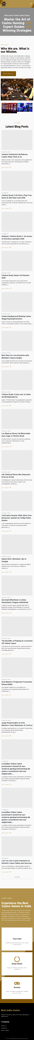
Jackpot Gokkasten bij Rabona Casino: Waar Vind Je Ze (14, 155)
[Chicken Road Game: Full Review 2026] (17, 261)
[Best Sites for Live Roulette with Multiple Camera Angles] (17, 341)
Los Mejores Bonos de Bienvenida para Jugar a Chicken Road (16, 435)
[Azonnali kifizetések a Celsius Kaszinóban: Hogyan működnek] (17, 585)
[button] (3, 108)
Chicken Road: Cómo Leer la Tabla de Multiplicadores (16, 396)
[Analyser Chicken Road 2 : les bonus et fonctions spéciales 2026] (17, 222)
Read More (5, 167)
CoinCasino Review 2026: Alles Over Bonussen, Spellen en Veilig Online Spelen (17, 518)
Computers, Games (6, 151)
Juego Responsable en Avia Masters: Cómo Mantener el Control (17, 724)
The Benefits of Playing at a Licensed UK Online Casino (17, 642)
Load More (17, 877)
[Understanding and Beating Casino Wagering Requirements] (17, 302)
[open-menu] (32, 4)
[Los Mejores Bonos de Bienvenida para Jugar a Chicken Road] (17, 419)
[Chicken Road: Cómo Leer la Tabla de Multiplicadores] (17, 380)
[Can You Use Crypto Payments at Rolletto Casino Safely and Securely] (17, 846)
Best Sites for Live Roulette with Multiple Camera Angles (15, 356)
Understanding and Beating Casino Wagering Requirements (16, 317)
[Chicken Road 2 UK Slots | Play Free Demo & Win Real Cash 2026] (17, 181)
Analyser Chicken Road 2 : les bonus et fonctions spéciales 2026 (17, 237)
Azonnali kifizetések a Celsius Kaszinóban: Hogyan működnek (15, 601)
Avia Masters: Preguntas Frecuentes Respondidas (17, 683)
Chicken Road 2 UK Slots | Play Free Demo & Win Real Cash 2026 (17, 196)
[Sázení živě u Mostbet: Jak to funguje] (17, 545)
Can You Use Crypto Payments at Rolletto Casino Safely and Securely (17, 862)
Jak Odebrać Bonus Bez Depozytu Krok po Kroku (16, 476)
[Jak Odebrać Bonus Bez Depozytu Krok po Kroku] (17, 460)
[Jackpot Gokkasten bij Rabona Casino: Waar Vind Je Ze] (17, 140)
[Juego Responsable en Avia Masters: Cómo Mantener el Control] (17, 708)
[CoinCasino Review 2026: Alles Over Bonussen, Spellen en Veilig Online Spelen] (17, 501)
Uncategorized (5, 192)
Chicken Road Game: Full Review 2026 (15, 276)
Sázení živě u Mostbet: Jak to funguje (14, 560)
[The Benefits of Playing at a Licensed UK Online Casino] (17, 626)
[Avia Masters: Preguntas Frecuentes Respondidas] (17, 667)
